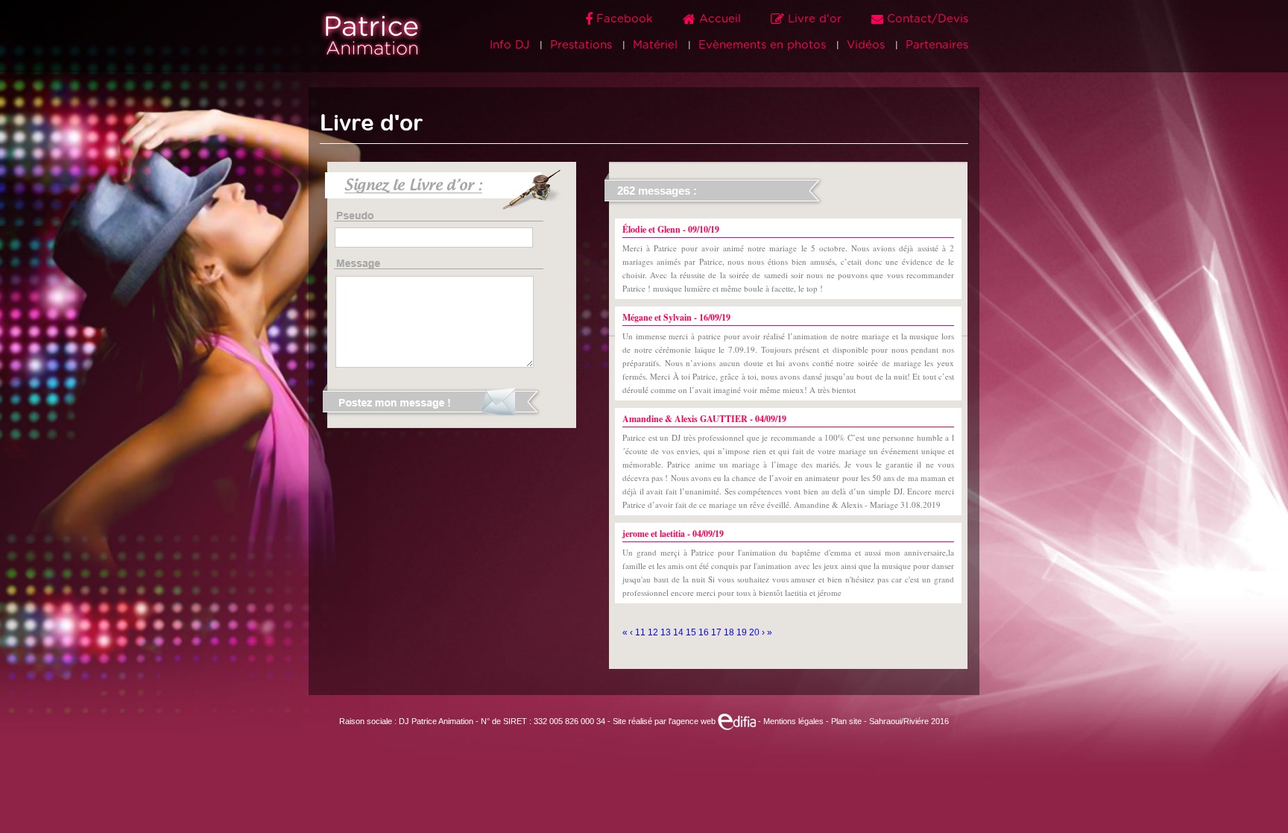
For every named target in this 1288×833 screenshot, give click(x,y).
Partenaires (937, 45)
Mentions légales (793, 721)
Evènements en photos (762, 45)
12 (654, 632)
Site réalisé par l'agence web (665, 721)
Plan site (846, 721)
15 (692, 632)
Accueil (720, 19)
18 (730, 632)
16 (704, 632)
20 (755, 632)
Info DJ (509, 45)
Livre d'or (814, 19)
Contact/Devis (925, 19)
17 (717, 632)
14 (679, 632)
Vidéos (866, 45)
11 (641, 632)
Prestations (581, 45)
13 (666, 632)
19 (742, 632)
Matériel (655, 45)
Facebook (625, 19)
